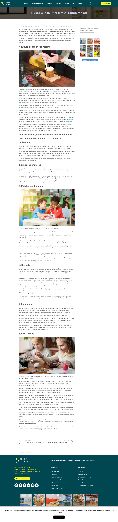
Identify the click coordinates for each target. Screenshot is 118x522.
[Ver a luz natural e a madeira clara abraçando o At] (90, 41)
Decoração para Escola (86, 30)
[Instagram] (20, 485)
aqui (20, 107)
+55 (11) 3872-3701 (24, 473)
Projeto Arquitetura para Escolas (89, 28)
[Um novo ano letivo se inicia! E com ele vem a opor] (97, 54)
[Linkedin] (33, 485)
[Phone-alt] (37, 485)
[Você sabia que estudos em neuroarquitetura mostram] (83, 54)
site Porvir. (69, 121)
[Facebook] (16, 485)
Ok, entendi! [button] (59, 517)
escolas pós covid (66, 26)
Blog (58, 26)
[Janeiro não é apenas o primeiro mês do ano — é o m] (90, 54)
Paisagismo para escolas (87, 32)
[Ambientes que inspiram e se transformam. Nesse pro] (83, 48)
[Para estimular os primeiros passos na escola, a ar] (90, 48)
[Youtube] (28, 485)
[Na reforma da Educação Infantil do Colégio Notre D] (83, 41)
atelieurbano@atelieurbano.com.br (29, 471)
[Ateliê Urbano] (9, 3)
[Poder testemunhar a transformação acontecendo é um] (97, 41)
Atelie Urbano (40, 26)
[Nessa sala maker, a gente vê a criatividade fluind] (97, 48)
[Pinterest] (24, 485)
